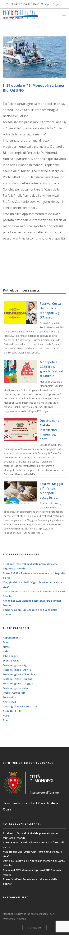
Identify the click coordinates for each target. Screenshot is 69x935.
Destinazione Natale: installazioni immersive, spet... (49, 430)
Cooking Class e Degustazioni (20, 706)
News (6, 646)
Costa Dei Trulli (12, 711)
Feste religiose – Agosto (17, 665)
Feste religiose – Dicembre (19, 674)
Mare (6, 715)
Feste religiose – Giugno (17, 679)
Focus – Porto (11, 697)
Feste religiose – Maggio (18, 683)
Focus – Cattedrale (14, 692)
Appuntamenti (11, 637)
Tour (6, 720)
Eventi (6, 642)
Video (6, 651)
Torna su (34, 927)
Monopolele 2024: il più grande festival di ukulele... (51, 369)
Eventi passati (11, 660)
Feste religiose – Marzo (17, 688)
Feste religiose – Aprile (17, 669)
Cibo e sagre (10, 656)
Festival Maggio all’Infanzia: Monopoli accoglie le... (51, 491)
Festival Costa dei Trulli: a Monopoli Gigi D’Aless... (50, 310)
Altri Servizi (10, 702)
